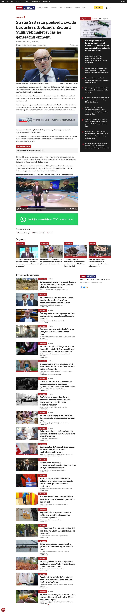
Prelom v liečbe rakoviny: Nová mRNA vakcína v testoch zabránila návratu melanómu (97, 80)
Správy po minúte (42, 7)
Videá (87, 279)
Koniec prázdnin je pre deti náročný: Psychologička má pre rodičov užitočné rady (57, 418)
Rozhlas (10, 1)
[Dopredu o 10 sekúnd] (23, 209)
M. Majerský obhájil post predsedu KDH (30, 150)
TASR (19, 45)
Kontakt (123, 1)
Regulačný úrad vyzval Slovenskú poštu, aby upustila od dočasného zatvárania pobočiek (55, 515)
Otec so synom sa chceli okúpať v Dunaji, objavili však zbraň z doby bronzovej (96, 90)
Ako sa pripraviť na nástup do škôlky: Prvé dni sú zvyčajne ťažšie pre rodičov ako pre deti (57, 499)
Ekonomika (68, 7)
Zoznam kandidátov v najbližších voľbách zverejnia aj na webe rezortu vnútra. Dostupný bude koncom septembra (56, 482)
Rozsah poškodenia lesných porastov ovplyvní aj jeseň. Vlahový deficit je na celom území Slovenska (57, 564)
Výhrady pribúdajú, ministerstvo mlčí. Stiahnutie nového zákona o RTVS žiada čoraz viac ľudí (74, 262)
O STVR (108, 279)
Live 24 (97, 7)
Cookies (81, 284)
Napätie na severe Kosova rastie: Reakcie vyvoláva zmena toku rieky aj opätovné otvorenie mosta (97, 70)
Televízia (19, 1)
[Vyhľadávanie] (109, 8)
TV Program (36, 1)
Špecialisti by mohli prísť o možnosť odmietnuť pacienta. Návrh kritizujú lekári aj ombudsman (56, 579)
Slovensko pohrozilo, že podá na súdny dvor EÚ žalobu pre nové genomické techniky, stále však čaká (96, 122)
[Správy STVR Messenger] (84, 288)
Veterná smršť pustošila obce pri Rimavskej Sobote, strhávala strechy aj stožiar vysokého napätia (97, 145)
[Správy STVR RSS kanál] (87, 288)
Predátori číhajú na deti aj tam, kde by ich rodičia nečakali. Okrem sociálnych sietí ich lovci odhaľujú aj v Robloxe (57, 349)
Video (51, 279)
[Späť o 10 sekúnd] (18, 209)
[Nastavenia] (73, 209)
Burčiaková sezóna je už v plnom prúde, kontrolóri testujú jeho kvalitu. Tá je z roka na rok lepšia (58, 597)
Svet (61, 7)
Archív (27, 1)
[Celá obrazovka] (76, 209)
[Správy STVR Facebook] (81, 288)
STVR (3, 1)
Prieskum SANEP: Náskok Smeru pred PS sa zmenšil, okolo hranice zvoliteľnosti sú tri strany (57, 449)
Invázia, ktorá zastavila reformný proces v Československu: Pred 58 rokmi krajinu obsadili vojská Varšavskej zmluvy (55, 401)
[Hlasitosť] (70, 209)
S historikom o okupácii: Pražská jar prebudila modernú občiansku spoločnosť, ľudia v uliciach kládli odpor (58, 384)
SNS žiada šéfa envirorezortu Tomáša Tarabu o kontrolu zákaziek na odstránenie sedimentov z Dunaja (56, 300)
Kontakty (82, 279)
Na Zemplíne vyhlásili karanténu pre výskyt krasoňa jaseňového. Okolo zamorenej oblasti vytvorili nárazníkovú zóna (97, 45)
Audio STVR (46, 1)
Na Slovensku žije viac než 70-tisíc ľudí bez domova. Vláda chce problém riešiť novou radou (57, 531)
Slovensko (54, 7)
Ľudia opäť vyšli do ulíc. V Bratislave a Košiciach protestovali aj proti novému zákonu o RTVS (98, 262)
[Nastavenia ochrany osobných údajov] (3, 610)
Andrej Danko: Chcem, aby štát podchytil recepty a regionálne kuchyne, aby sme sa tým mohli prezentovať (27, 262)
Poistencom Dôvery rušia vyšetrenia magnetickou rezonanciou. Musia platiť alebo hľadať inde (96, 59)
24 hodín (95, 19)
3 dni (100, 19)
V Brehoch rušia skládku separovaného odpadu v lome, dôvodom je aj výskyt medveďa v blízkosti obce (96, 110)
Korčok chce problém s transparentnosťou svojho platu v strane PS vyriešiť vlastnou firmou (58, 465)
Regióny (77, 7)
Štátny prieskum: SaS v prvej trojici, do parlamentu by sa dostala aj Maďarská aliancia (97, 100)
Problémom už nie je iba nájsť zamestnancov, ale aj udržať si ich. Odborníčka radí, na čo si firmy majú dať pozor (97, 134)
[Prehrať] (21, 209)
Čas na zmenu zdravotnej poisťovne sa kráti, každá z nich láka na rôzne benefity (57, 331)
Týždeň (105, 19)
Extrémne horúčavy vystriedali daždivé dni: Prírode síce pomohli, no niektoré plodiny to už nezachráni (58, 284)
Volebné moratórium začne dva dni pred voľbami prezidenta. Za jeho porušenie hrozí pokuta (51, 261)
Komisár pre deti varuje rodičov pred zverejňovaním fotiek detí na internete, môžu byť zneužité (57, 366)
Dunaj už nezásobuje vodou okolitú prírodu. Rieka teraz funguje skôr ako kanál (56, 546)
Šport (83, 7)
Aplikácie (103, 279)
